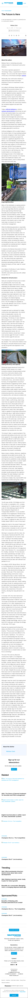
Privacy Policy (23, 980)
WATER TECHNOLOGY (14, 975)
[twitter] (14, 35)
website (24, 75)
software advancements (8, 111)
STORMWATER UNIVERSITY (10, 973)
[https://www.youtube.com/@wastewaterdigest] (16, 964)
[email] (18, 35)
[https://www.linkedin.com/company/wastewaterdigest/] (13, 964)
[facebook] (9, 35)
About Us (3, 980)
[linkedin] (11, 35)
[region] (14, 993)
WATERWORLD (14, 970)
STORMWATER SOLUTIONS (14, 972)
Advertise (8, 980)
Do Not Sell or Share (15, 980)
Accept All (14, 995)
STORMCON (20, 973)
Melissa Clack (14, 25)
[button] (3, 3)
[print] (25, 35)
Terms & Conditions (6, 982)
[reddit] (16, 35)
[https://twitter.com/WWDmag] (14, 964)
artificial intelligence (11, 109)
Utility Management (7, 10)
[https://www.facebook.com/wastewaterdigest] (11, 964)
